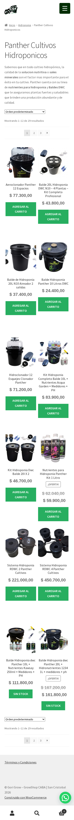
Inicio (12, 25)
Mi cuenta (12, 813)
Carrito (57, 810)
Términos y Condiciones (21, 762)
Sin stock (20, 694)
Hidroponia (24, 25)
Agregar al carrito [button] (20, 209)
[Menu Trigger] (64, 8)
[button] (65, 798)
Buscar (37, 813)
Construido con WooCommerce (26, 797)
